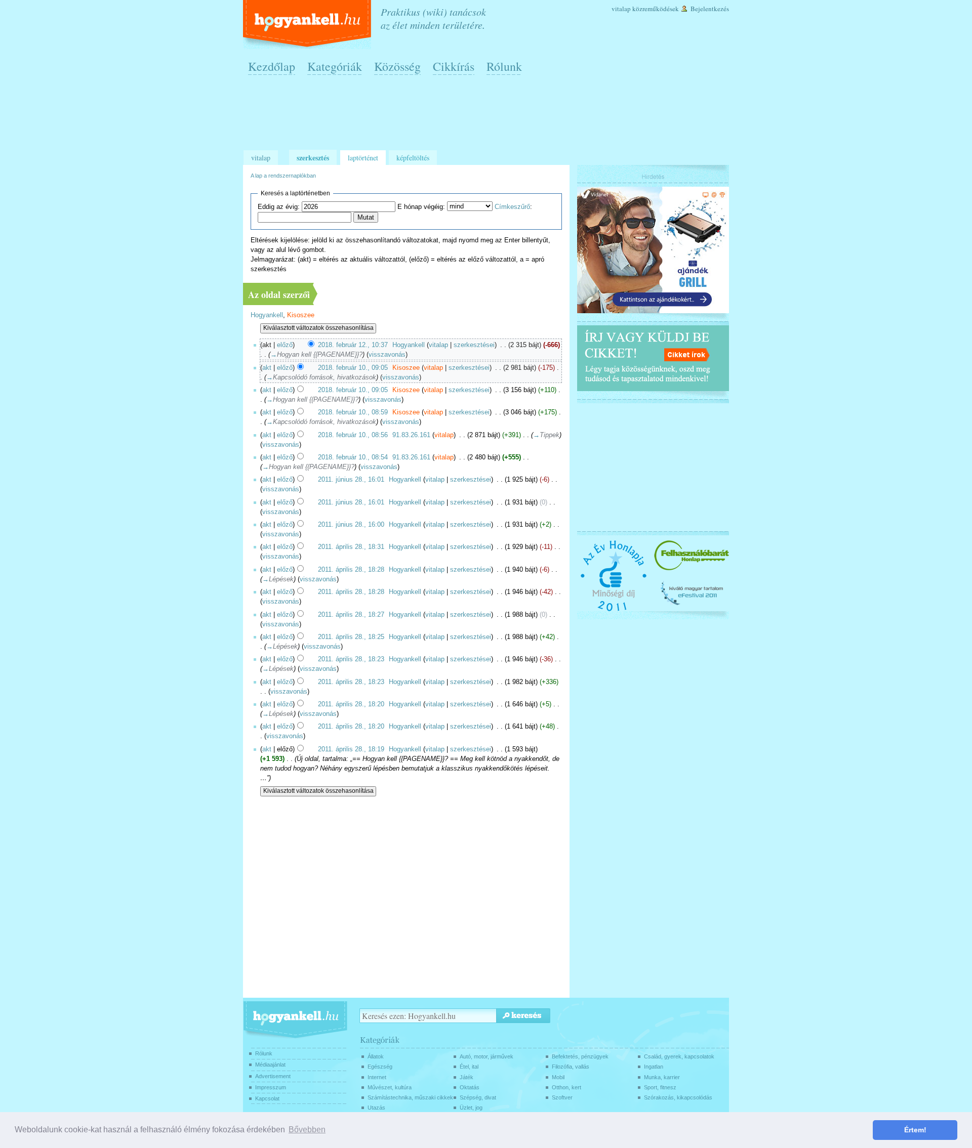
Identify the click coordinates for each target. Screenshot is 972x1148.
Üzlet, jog (471, 1107)
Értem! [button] (915, 1130)
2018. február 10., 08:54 (353, 457)
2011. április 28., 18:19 (351, 749)
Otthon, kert (566, 1087)
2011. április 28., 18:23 (351, 659)
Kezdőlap (271, 66)
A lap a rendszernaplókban (283, 176)
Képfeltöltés (412, 157)
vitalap (438, 345)
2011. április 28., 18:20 (351, 704)
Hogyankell (267, 315)
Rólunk (504, 66)
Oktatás (469, 1087)
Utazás (376, 1107)
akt (266, 367)
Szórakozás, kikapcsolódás (678, 1097)
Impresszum (270, 1087)
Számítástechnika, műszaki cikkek (410, 1097)
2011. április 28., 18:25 (351, 637)
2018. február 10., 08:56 (353, 435)
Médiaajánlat (270, 1064)
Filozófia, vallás (570, 1067)
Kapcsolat (267, 1098)
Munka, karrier (662, 1077)
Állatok (376, 1056)
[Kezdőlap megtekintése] (308, 24)
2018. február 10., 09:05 (353, 367)
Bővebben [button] (307, 1129)
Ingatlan (653, 1067)
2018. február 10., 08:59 (353, 412)
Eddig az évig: (279, 206)
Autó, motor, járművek (486, 1056)
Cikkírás (453, 66)
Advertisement (273, 1076)
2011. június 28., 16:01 (351, 479)
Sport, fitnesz (660, 1087)
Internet (377, 1077)
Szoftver (562, 1097)
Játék (466, 1077)
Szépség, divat (478, 1097)
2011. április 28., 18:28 (351, 569)
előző (285, 345)
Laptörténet (363, 157)
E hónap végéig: (421, 206)
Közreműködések (655, 8)
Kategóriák (334, 66)
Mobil (558, 1077)
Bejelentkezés (710, 8)
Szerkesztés (313, 157)
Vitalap (621, 8)
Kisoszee (300, 315)
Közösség (397, 66)
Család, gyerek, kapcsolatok (679, 1056)
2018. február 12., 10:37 (353, 345)
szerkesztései (474, 345)
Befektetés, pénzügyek (580, 1056)
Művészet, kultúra (390, 1087)
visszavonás (387, 354)
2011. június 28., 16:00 (351, 524)
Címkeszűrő (512, 206)
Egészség (380, 1067)
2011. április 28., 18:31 (351, 546)
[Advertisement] (488, 117)
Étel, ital (469, 1067)
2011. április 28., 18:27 (351, 614)
